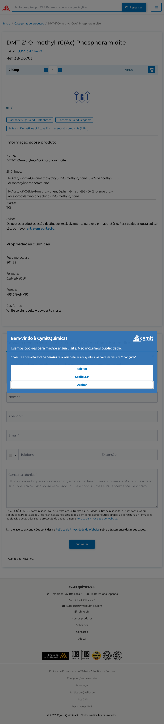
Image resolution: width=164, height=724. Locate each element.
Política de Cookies (44, 357)
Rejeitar (82, 368)
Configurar (82, 376)
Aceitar (82, 384)
